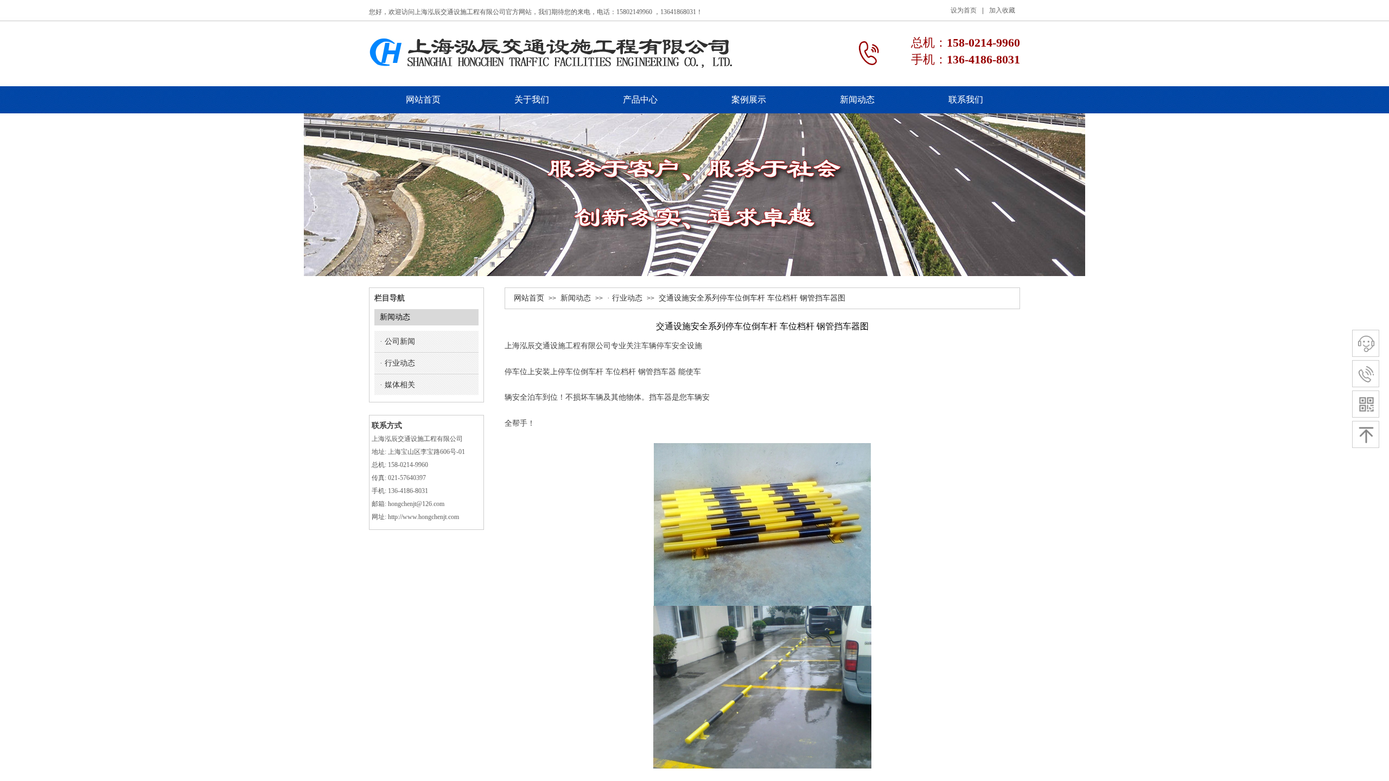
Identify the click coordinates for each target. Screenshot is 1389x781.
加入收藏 (1002, 10)
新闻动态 (575, 298)
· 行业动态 (624, 298)
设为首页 (964, 10)
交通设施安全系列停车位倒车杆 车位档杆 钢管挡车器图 (752, 298)
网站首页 (529, 298)
